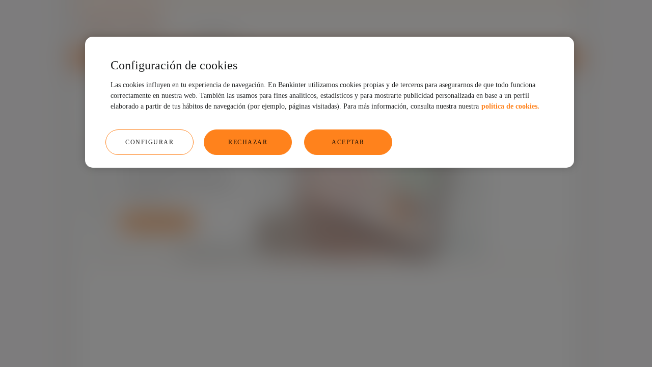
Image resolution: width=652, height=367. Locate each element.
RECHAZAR (247, 142)
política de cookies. (510, 106)
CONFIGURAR (149, 142)
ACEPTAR (348, 142)
